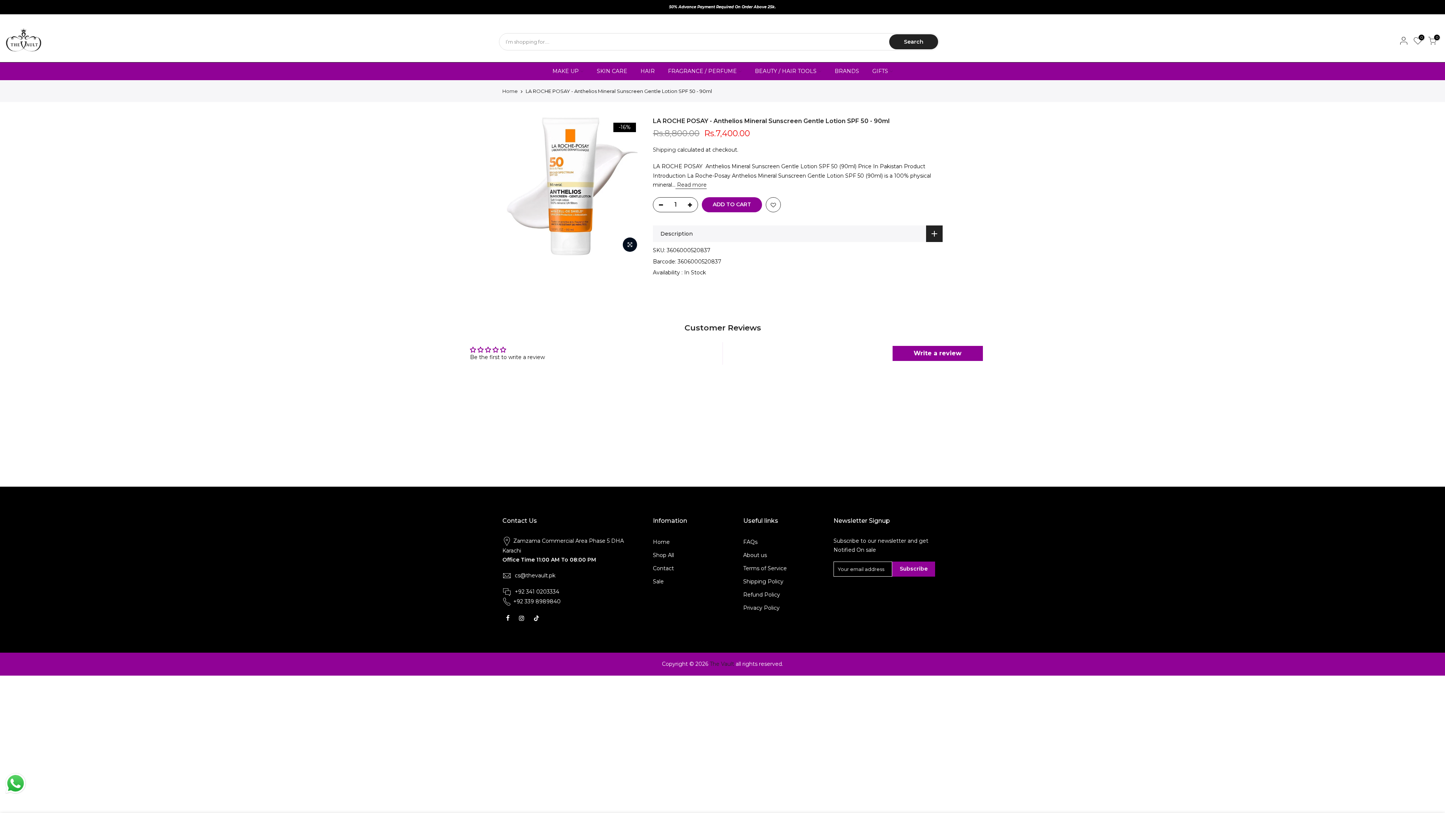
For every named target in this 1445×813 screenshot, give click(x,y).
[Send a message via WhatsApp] (15, 783)
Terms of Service (765, 568)
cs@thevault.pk (535, 575)
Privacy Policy (761, 607)
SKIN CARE (612, 71)
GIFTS (880, 71)
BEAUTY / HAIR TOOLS (786, 71)
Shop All (663, 555)
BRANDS (847, 71)
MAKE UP (565, 71)
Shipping (664, 149)
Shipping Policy (763, 581)
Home (510, 91)
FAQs (750, 542)
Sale (658, 581)
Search (913, 41)
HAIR (647, 71)
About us (755, 555)
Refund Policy (761, 594)
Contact (663, 568)
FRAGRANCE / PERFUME (702, 71)
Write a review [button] (937, 353)
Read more (691, 184)
